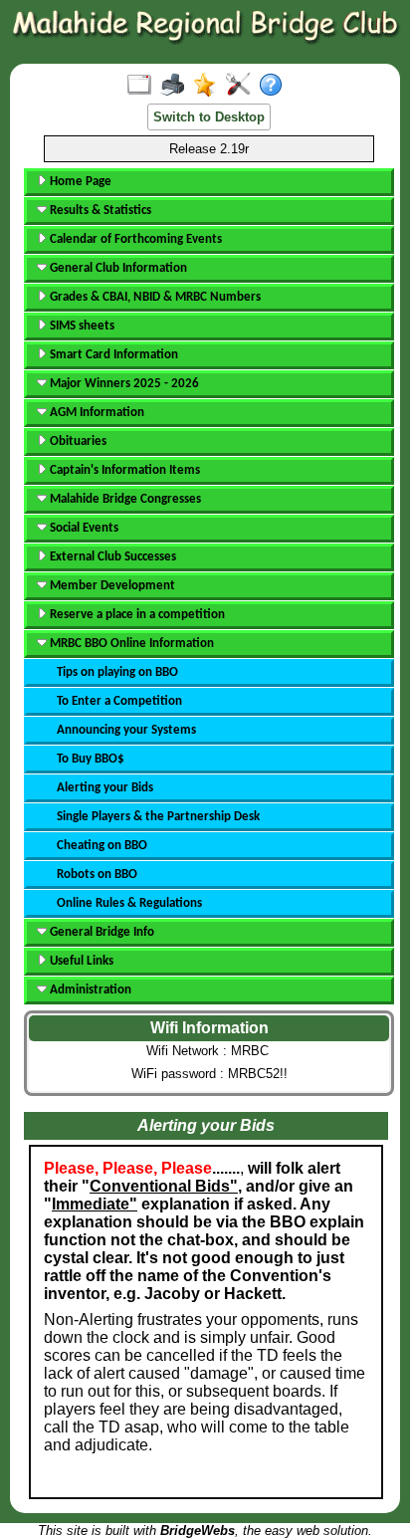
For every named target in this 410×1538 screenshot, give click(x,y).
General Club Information (117, 268)
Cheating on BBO (102, 845)
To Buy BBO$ (90, 759)
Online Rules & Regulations (129, 903)
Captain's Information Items (123, 470)
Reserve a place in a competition (136, 614)
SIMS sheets (80, 326)
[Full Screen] (143, 86)
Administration (89, 990)
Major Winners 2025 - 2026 (123, 383)
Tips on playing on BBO (117, 672)
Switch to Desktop (209, 117)
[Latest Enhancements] (209, 86)
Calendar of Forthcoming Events (134, 239)
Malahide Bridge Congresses (124, 499)
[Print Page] (176, 86)
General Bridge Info (100, 932)
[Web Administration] (242, 86)
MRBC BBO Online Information (130, 643)
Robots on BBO (97, 874)
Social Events (82, 528)
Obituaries (76, 441)
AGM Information (95, 412)
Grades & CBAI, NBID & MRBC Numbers (154, 297)
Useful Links (80, 961)
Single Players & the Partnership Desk (158, 816)
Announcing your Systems (126, 730)
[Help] (275, 86)
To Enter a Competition (119, 701)
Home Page (79, 181)
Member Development (111, 585)
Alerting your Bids (105, 787)
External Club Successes (111, 556)
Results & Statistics (99, 210)
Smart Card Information (112, 354)
